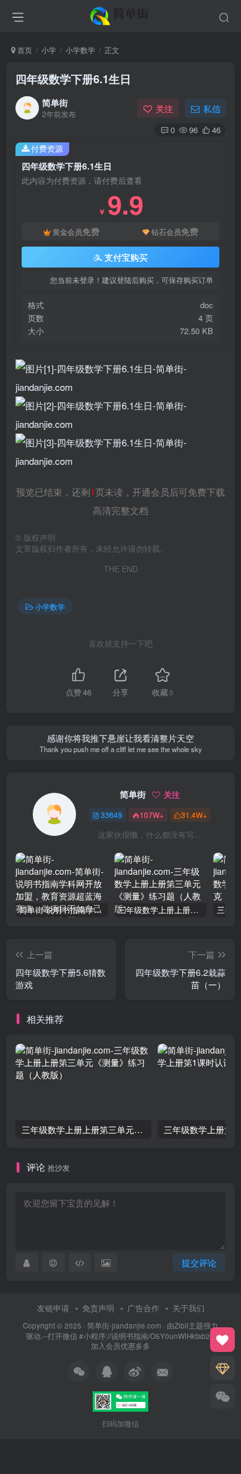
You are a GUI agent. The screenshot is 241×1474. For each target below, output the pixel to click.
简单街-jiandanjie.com (124, 1325)
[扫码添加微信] (222, 1396)
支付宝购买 (126, 257)
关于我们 (188, 1308)
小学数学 (80, 49)
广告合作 (143, 1308)
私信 (212, 108)
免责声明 (98, 1308)
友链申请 (53, 1308)
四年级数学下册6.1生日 (73, 79)
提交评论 (199, 1262)
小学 (48, 49)
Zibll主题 (188, 1325)
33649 (111, 814)
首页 (23, 49)
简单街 (55, 102)
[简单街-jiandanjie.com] (120, 14)
